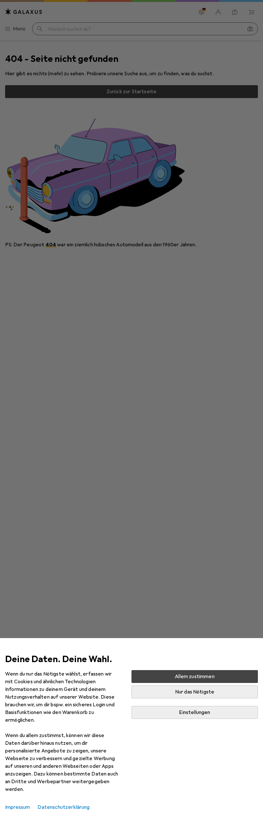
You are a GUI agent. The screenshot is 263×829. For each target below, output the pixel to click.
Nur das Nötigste (195, 692)
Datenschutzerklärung (63, 807)
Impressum (17, 807)
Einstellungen (194, 712)
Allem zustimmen (194, 676)
